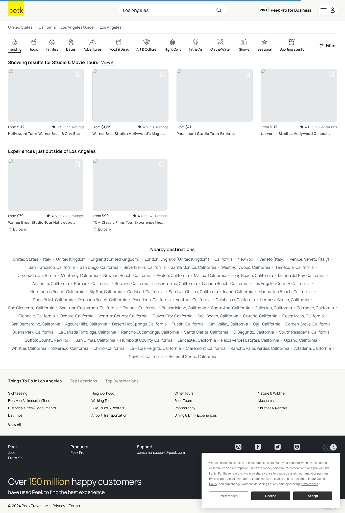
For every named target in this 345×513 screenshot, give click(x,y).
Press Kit (15, 457)
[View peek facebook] (258, 447)
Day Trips (15, 415)
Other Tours (184, 393)
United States (20, 27)
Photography (185, 407)
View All (108, 62)
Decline (270, 496)
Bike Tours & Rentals (107, 407)
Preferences (229, 496)
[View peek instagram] (238, 447)
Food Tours (183, 400)
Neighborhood (102, 393)
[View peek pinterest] (297, 447)
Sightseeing (17, 393)
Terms (74, 505)
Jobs (11, 452)
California (47, 27)
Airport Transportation (109, 415)
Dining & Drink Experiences (196, 415)
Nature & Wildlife (271, 393)
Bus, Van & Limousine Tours (29, 400)
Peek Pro (77, 452)
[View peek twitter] (278, 447)
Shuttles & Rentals (272, 407)
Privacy (59, 505)
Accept (313, 496)
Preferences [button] (310, 484)
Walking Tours (102, 400)
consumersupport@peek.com (161, 452)
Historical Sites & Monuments (32, 407)
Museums (266, 400)
